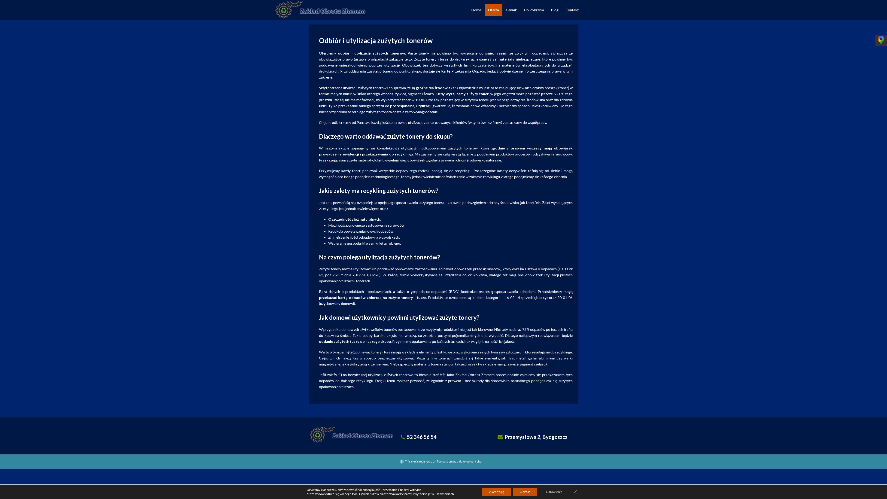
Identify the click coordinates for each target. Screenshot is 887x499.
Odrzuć (525, 492)
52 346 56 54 (422, 437)
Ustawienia (554, 492)
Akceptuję (496, 492)
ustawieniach (444, 494)
